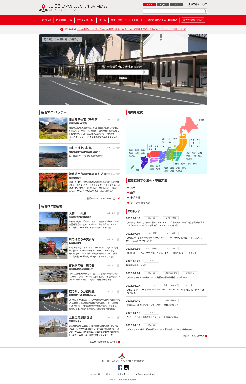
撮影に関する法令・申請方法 (162, 20)
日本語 (149, 4)
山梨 (189, 163)
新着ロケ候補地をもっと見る (103, 342)
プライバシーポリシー (145, 374)
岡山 (162, 145)
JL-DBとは (95, 374)
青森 (192, 140)
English (163, 4)
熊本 (131, 153)
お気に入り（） (85, 20)
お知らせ (46, 20)
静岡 (195, 163)
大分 (137, 153)
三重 (169, 141)
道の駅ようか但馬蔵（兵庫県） (62, 39)
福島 (198, 146)
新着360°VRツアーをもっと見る (102, 198)
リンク (109, 374)
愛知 (163, 141)
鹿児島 (132, 156)
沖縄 (137, 170)
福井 (166, 168)
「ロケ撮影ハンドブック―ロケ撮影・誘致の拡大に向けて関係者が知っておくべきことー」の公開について (131, 29)
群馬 (188, 156)
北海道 (201, 120)
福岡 (131, 150)
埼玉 (200, 156)
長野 (183, 163)
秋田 (198, 143)
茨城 (200, 153)
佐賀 (137, 150)
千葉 (194, 156)
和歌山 (179, 170)
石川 (169, 138)
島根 (156, 145)
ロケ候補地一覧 (64, 20)
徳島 (152, 165)
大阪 (184, 168)
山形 (192, 146)
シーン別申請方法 (140, 203)
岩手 (198, 140)
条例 (132, 192)
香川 (158, 165)
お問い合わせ (124, 374)
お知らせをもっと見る (193, 336)
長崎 (143, 150)
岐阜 (175, 138)
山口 (156, 148)
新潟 (177, 163)
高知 (158, 168)
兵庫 (166, 170)
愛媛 (152, 168)
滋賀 (172, 168)
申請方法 (135, 197)
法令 (132, 187)
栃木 (194, 153)
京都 (178, 168)
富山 (163, 138)
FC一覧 (102, 20)
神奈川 (189, 159)
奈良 (172, 170)
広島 (150, 148)
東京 (188, 153)
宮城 (192, 143)
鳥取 (150, 145)
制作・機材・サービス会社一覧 (127, 20)
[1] (204, 11)
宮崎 (143, 153)
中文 (176, 4)
